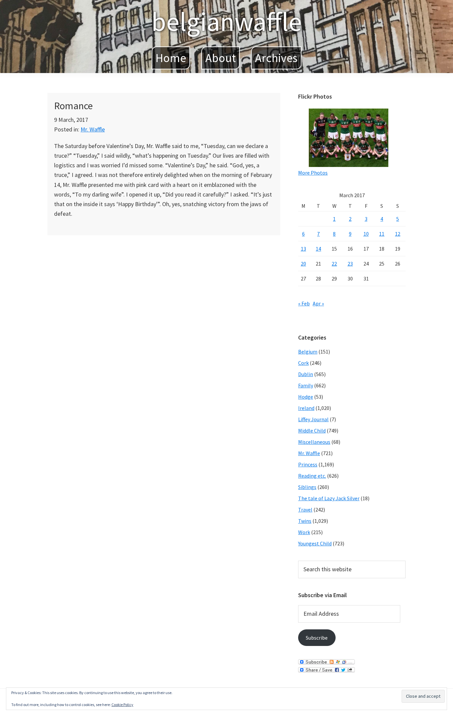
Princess (307, 464)
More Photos (313, 172)
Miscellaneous (314, 441)
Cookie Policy (122, 704)
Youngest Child (315, 543)
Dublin (305, 374)
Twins (304, 520)
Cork (303, 362)
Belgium (307, 351)
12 (397, 233)
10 (366, 233)
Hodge (305, 396)
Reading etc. (312, 475)
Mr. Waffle (93, 129)
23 (350, 263)
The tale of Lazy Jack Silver (328, 498)
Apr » (318, 303)
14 (318, 248)
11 (381, 233)
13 (303, 248)
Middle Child (312, 430)
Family (305, 385)
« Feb (304, 303)
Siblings (307, 487)
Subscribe (317, 637)
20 (303, 263)
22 (334, 263)
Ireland (306, 408)
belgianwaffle (226, 21)
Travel (305, 509)
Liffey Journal (313, 419)
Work (304, 532)
